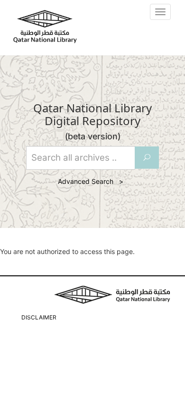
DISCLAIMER (38, 317)
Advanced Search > (92, 181)
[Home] (45, 26)
